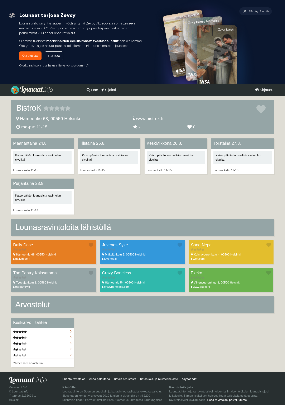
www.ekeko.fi (201, 286)
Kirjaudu (266, 90)
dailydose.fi (22, 258)
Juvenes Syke (115, 245)
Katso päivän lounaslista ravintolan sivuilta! (38, 157)
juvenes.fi (110, 258)
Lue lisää (54, 55)
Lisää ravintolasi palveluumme (227, 399)
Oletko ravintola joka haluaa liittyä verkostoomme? (54, 65)
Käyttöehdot (189, 379)
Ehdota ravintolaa (74, 379)
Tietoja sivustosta (124, 379)
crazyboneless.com (117, 286)
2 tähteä (48, 108)
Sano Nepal (201, 245)
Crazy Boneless (116, 273)
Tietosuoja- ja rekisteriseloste (159, 379)
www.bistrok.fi (149, 118)
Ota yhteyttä (30, 55)
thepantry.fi (22, 286)
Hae (94, 90)
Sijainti (110, 90)
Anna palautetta (99, 379)
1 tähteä (46, 108)
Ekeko (196, 273)
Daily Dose (23, 245)
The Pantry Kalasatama (35, 273)
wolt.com (199, 258)
